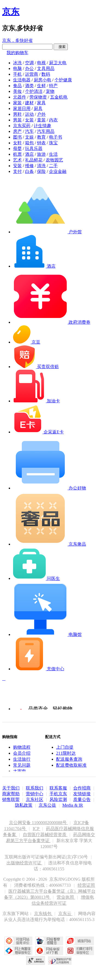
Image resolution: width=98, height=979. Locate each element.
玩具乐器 (33, 148)
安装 (17, 165)
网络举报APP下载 (49, 950)
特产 (53, 85)
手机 (17, 74)
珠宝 (53, 142)
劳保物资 (38, 97)
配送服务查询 (69, 759)
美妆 (17, 91)
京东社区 (34, 799)
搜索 (61, 47)
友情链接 (82, 793)
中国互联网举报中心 (18, 950)
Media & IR (72, 805)
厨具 (38, 108)
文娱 (29, 137)
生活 (53, 154)
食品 (17, 85)
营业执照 (66, 897)
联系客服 (58, 788)
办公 (29, 68)
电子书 (55, 137)
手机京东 (58, 793)
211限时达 (66, 753)
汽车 (29, 131)
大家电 (19, 771)
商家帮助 (11, 793)
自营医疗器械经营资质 (45, 834)
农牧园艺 (54, 160)
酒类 (29, 85)
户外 (41, 114)
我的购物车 (17, 52)
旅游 (41, 154)
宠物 (50, 91)
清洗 (41, 165)
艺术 (17, 160)
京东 (11, 11)
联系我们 (34, 788)
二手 (53, 165)
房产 (17, 131)
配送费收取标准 (71, 765)
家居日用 (21, 108)
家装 (17, 102)
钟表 (41, 142)
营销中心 (34, 793)
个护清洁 (33, 91)
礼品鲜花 (33, 160)
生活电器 (21, 80)
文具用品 (45, 68)
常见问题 (21, 765)
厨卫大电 (57, 62)
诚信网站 (80, 941)
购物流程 (21, 747)
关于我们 (11, 788)
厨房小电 (42, 80)
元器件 (19, 97)
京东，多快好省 (17, 40)
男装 (17, 120)
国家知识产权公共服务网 (60, 960)
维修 (29, 165)
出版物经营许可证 (24, 863)
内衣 (53, 120)
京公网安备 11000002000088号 (38, 822)
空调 (29, 62)
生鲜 (41, 85)
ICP (36, 828)
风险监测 (58, 799)
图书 (17, 137)
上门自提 (65, 747)
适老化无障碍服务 (35, 960)
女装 (29, 120)
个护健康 (63, 80)
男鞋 (17, 114)
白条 (29, 171)
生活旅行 (21, 759)
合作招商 (82, 788)
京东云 (65, 913)
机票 (17, 154)
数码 (45, 74)
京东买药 (21, 125)
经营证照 (86, 885)
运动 (29, 114)
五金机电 (59, 97)
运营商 (31, 74)
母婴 (17, 148)
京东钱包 (43, 913)
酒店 (29, 154)
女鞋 (17, 142)
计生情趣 (42, 125)
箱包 (29, 142)
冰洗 (17, 62)
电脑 (17, 68)
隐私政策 (23, 805)
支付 (17, 171)
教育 (41, 137)
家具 (41, 102)
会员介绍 (21, 753)
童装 (41, 120)
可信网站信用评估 (18, 941)
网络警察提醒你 (49, 941)
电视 (41, 62)
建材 (29, 102)
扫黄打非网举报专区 (80, 950)
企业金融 (57, 171)
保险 (41, 171)
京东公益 (47, 805)
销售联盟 (11, 799)
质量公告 (82, 799)
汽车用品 (45, 131)
